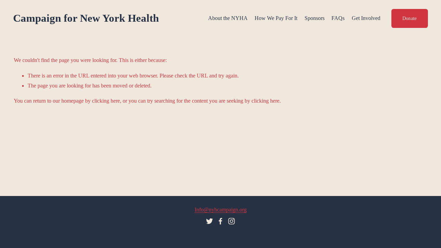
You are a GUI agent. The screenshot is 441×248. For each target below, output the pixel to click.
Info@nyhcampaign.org (221, 210)
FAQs (338, 18)
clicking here (106, 101)
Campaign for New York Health (86, 18)
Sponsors (315, 18)
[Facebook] (220, 221)
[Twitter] (209, 221)
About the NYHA (228, 18)
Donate (409, 18)
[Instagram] (231, 221)
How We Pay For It (276, 18)
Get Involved (366, 18)
